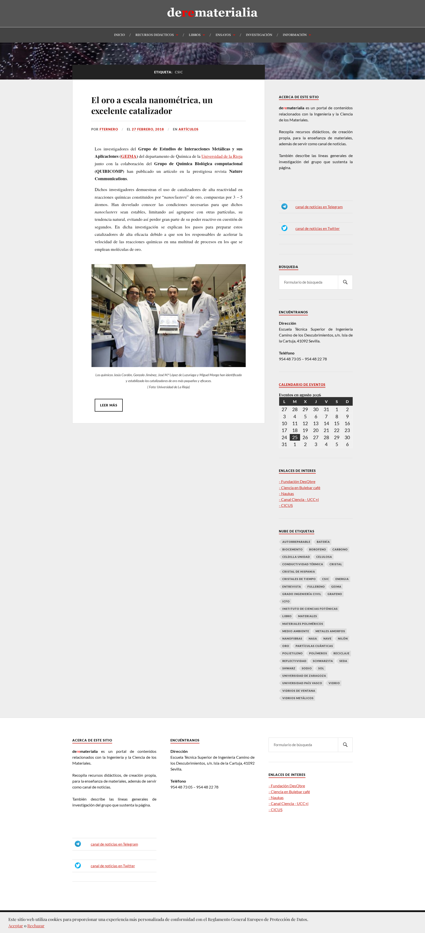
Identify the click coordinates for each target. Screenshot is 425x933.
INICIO (119, 34)
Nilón (343, 638)
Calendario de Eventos (302, 384)
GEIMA (129, 156)
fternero (109, 129)
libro (287, 616)
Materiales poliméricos (302, 623)
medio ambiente (295, 631)
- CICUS (286, 505)
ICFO (286, 601)
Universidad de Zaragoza (304, 675)
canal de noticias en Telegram (319, 207)
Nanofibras (292, 638)
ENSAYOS (223, 34)
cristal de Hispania (298, 571)
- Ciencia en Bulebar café (299, 487)
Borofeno (317, 549)
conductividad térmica (302, 564)
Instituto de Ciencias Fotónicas (310, 608)
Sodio (307, 668)
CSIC (325, 578)
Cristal (336, 564)
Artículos (188, 129)
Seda (343, 660)
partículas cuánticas (314, 645)
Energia (342, 578)
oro (285, 645)
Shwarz (288, 668)
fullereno (316, 586)
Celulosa (324, 556)
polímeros (318, 653)
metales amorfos (330, 631)
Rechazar (36, 925)
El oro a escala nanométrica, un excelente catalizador (152, 105)
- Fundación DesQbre (297, 481)
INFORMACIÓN (295, 34)
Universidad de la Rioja (222, 156)
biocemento (292, 549)
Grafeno (335, 593)
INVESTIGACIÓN (259, 34)
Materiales (307, 616)
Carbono (340, 549)
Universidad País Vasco (302, 683)
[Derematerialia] (213, 21)
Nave (327, 638)
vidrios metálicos (298, 698)
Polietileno (292, 653)
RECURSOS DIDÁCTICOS (155, 34)
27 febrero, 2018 (148, 129)
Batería (323, 541)
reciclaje (341, 653)
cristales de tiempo (299, 578)
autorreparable (296, 541)
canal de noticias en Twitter (317, 228)
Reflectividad (294, 660)
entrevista (291, 586)
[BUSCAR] (345, 282)
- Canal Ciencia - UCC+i (299, 499)
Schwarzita (323, 660)
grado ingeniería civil (301, 593)
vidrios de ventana (298, 690)
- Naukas (286, 493)
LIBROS (195, 34)
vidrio (334, 683)
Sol (321, 668)
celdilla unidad (296, 556)
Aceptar (15, 925)
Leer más (108, 405)
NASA (313, 638)
